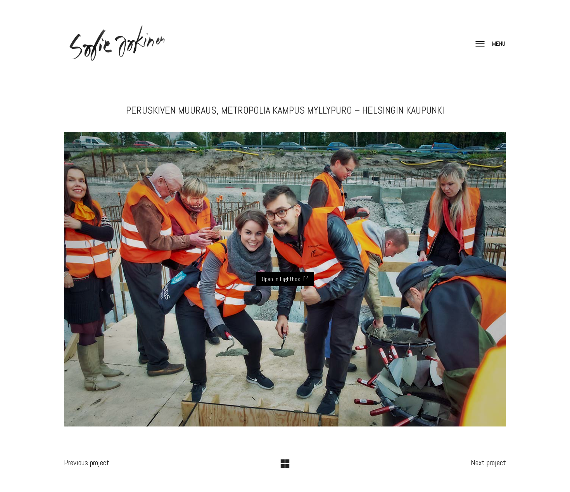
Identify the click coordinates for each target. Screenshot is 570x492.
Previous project (86, 462)
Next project (488, 462)
